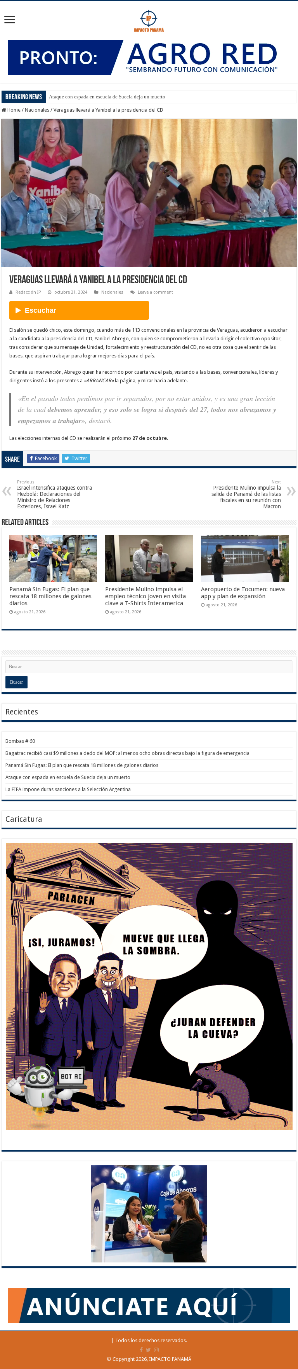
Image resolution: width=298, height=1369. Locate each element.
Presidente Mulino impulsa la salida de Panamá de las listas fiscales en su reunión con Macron (246, 494)
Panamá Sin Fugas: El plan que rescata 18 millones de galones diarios (50, 596)
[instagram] (156, 1350)
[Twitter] (148, 1350)
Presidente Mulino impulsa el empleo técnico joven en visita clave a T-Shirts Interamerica (145, 596)
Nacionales (37, 110)
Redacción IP (28, 292)
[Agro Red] (149, 57)
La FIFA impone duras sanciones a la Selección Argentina (68, 789)
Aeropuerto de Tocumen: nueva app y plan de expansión (243, 593)
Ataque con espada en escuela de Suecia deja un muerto (107, 97)
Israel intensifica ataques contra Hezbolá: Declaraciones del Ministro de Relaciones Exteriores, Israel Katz (54, 494)
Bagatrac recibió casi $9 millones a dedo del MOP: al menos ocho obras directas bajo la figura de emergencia (127, 753)
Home (13, 110)
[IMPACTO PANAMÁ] (149, 19)
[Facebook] (141, 1350)
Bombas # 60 (20, 741)
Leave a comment (155, 292)
